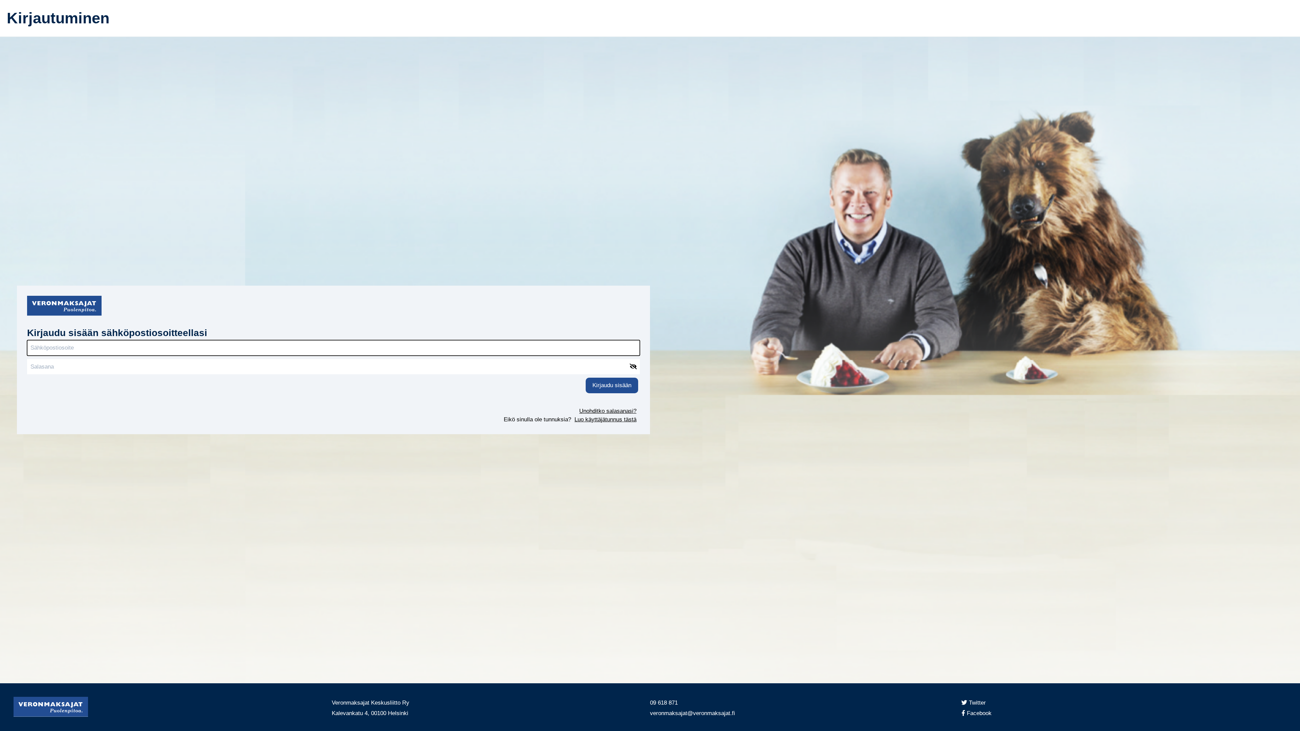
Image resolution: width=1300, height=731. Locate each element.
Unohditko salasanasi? (607, 411)
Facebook (982, 713)
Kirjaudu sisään (611, 385)
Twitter (979, 703)
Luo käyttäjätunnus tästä (605, 419)
